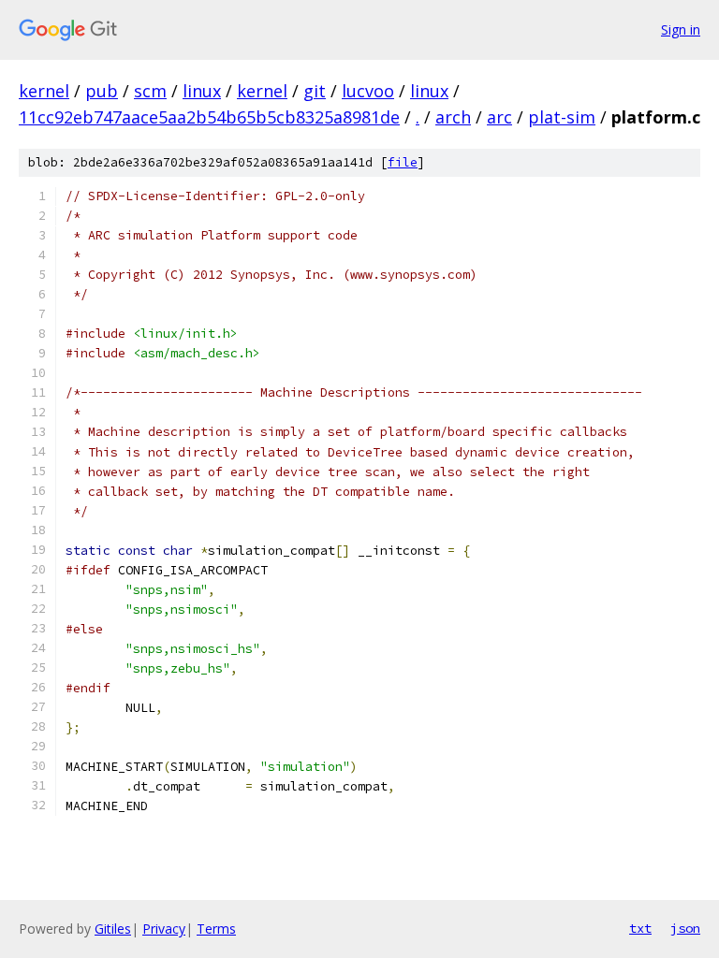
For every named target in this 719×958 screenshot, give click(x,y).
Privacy (163, 928)
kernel (44, 91)
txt (640, 928)
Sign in (680, 29)
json (685, 928)
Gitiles (113, 928)
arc (499, 117)
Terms (216, 928)
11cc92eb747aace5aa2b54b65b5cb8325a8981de (209, 117)
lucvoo (368, 91)
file (403, 162)
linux (202, 91)
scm (150, 91)
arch (453, 117)
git (314, 91)
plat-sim (561, 117)
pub (101, 91)
